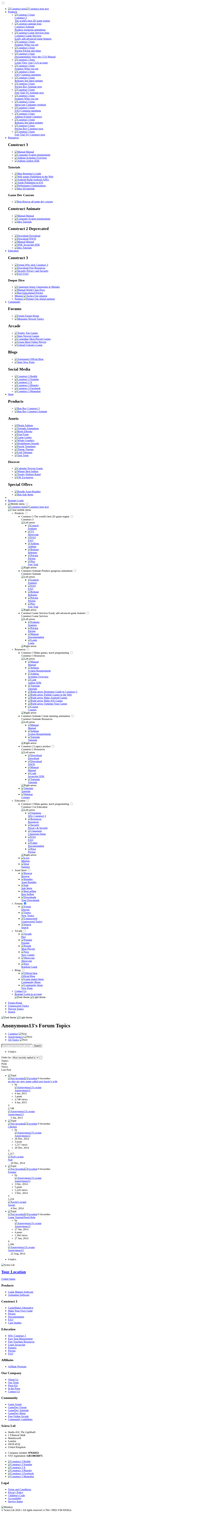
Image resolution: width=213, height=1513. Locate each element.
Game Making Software (20, 1292)
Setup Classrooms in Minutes (44, 286)
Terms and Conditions (19, 1489)
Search (11, 1011)
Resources (13, 137)
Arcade (19, 930)
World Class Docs (35, 289)
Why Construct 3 (17, 1335)
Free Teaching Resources (21, 1341)
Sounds (34, 443)
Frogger (12, 1172)
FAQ (26, 273)
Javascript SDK (31, 244)
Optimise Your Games (55, 703)
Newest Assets (35, 468)
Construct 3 (45, 516)
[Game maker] (28, 506)
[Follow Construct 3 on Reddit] (26, 376)
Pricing (11, 1313)
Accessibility (14, 1498)
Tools (25, 455)
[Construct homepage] (28, 8)
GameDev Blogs (17, 1413)
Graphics (29, 440)
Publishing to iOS (33, 182)
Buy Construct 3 (31, 408)
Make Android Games (55, 697)
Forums (19, 903)
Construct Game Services (53, 613)
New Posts (28, 362)
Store (10, 394)
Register (12, 500)
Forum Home (31, 315)
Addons (28, 425)
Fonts (25, 434)
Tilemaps (27, 452)
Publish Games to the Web (57, 694)
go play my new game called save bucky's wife (32, 1081)
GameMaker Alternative (20, 1307)
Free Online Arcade (18, 1416)
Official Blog (36, 359)
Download (34, 235)
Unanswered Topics (18, 1005)
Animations (32, 428)
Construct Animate (47, 570)
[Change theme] (30, 997)
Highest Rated (33, 474)
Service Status (15, 1501)
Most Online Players (35, 342)
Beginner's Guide (31, 173)
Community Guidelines (20, 1419)
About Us (13, 1379)
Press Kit (12, 1385)
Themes (29, 449)
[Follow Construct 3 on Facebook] (27, 388)
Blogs (18, 970)
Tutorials (27, 221)
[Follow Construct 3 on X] (23, 382)
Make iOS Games (53, 700)
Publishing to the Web (41, 176)
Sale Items (27, 494)
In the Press (14, 1388)
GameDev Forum (17, 1407)
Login (20, 500)
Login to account (33, 994)
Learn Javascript (16, 1344)
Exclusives (27, 477)
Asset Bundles (33, 491)
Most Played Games (40, 339)
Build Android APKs (37, 179)
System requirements (39, 154)
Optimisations (38, 185)
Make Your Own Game (20, 1310)
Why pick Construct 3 (36, 264)
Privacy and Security (37, 270)
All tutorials (28, 188)
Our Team (13, 1382)
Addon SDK (33, 160)
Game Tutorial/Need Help (21, 1217)
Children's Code (16, 1495)
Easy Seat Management (20, 1338)
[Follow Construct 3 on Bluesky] (27, 385)
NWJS (32, 238)
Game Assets (15, 1404)
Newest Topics (35, 318)
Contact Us (20, 991)
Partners (12, 1347)
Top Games (31, 333)
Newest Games (30, 336)
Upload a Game (33, 345)
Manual (29, 151)
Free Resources (36, 267)
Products (12, 11)
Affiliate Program (17, 1366)
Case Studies (14, 1322)
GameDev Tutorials (18, 1410)
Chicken (12, 1126)
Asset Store (21, 870)
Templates (30, 446)
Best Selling (31, 471)
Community (14, 301)
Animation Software (18, 1295)
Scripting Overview (36, 157)
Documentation (16, 1316)
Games (28, 437)
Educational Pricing (32, 292)
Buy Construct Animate (34, 411)
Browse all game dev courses (37, 201)
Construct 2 (36, 746)
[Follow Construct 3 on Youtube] (27, 379)
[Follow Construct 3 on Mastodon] (28, 391)
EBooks (27, 431)
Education (13, 250)
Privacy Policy (15, 1492)
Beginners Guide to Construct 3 (60, 691)
